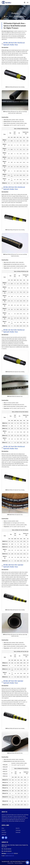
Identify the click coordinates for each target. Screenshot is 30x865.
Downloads (18, 832)
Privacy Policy (11, 863)
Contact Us (4, 834)
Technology (18, 830)
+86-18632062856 (10, 853)
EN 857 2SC (5, 771)
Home (7, 16)
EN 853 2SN (5, 767)
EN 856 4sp (5, 776)
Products (11, 16)
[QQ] (3, 837)
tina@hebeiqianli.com (9, 855)
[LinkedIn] (6, 837)
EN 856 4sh (5, 773)
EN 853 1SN (5, 764)
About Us (17, 828)
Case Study (4, 832)
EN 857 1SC (5, 769)
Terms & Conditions (18, 863)
